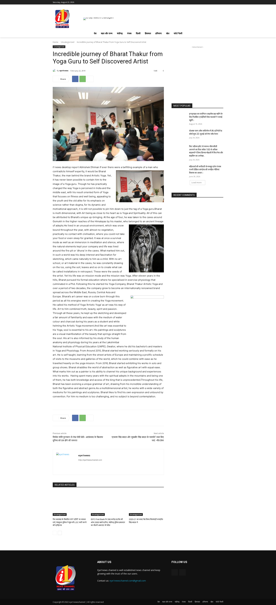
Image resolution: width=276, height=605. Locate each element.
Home (55, 42)
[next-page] (60, 533)
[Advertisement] (197, 69)
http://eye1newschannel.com (90, 460)
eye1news (63, 70)
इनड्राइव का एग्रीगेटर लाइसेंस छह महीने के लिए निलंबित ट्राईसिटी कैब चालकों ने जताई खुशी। (205, 116)
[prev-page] (55, 533)
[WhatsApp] (82, 79)
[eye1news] (55, 70)
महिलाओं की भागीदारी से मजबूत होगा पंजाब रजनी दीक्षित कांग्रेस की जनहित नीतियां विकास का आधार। (205, 169)
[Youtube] (221, 2)
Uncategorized (67, 42)
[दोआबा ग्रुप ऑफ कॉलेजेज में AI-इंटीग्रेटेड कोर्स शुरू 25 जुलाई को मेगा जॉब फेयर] (179, 134)
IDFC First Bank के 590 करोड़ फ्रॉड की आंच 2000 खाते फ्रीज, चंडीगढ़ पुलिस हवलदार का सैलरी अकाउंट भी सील (108, 522)
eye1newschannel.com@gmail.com (128, 580)
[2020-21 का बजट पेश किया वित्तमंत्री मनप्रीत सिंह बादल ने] (146, 503)
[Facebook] (217, 2)
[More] (90, 79)
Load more (197, 182)
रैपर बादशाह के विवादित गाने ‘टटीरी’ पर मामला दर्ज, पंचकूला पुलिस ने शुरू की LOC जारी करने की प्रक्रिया (69, 522)
